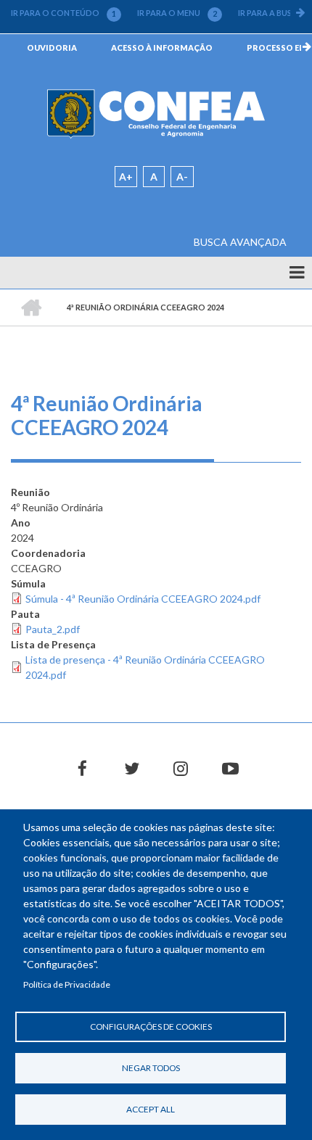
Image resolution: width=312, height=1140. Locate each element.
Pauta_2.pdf (52, 629)
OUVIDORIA (52, 47)
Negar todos (151, 1067)
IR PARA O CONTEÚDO (63, 13)
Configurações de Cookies (151, 1026)
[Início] (156, 113)
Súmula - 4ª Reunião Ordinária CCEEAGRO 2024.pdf (142, 598)
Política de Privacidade (66, 984)
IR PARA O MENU (177, 13)
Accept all (150, 1109)
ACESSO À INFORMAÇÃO (162, 47)
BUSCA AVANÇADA (240, 242)
